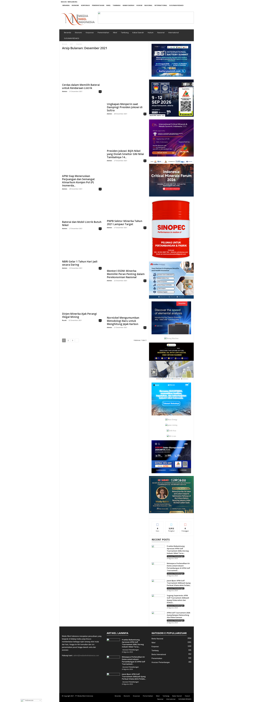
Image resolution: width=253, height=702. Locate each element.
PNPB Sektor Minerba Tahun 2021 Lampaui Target (124, 222)
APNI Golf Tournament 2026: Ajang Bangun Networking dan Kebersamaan (178, 615)
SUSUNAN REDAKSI (176, 5)
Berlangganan (185, 524)
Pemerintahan (98, 5)
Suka (157, 523)
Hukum (139, 5)
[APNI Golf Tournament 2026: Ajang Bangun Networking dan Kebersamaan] (158, 616)
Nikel (108, 5)
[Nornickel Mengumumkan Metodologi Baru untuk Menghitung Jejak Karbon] (126, 301)
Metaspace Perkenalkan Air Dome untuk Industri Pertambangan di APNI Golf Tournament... (178, 567)
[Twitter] (186, 9)
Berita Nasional (157, 639)
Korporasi (85, 5)
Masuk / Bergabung (69, 2)
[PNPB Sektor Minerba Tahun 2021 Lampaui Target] (126, 207)
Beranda (66, 5)
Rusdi (64, 320)
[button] (102, 18)
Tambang (117, 5)
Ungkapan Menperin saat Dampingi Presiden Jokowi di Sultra (124, 107)
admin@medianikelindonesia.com (86, 655)
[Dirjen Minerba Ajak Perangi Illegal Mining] (82, 299)
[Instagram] (182, 9)
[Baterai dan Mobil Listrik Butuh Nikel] (82, 208)
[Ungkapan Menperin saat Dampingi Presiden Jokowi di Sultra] (126, 77)
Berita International (159, 654)
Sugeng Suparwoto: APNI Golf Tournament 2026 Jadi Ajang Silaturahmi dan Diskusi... (178, 599)
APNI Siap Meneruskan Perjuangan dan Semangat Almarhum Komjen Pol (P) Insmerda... (78, 180)
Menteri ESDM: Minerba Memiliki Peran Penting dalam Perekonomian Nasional (126, 274)
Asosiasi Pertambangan (175, 556)
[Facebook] (178, 9)
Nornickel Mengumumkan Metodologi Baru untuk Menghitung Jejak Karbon (123, 321)
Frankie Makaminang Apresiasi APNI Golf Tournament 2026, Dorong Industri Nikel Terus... (178, 549)
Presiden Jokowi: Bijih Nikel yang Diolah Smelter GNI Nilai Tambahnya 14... (125, 154)
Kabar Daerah (128, 5)
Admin (64, 91)
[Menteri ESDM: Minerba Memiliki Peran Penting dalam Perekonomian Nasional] (126, 252)
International (160, 5)
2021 (71, 44)
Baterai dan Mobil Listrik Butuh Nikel (81, 223)
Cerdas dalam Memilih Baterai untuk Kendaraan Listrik (81, 86)
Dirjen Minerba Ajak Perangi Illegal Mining (79, 315)
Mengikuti (171, 523)
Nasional (148, 5)
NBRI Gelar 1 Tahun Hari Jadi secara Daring (79, 263)
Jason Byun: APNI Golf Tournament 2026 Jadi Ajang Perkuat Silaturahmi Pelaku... (179, 582)
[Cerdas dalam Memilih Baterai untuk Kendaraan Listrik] (82, 67)
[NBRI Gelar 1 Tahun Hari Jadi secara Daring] (82, 247)
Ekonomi (75, 5)
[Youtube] (190, 9)
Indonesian (29, 700)
